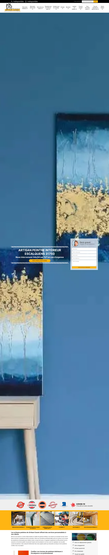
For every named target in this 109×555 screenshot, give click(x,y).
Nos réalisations (39, 260)
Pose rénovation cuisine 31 (87, 8)
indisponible (18, 1)
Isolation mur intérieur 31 (74, 8)
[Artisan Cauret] (12, 8)
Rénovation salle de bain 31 (32, 8)
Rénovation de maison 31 (40, 7)
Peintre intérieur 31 (102, 8)
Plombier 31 (63, 7)
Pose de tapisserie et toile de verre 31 (95, 8)
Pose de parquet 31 (80, 8)
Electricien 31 (68, 7)
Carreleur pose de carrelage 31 (56, 8)
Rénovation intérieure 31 (25, 7)
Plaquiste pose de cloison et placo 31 (48, 8)
